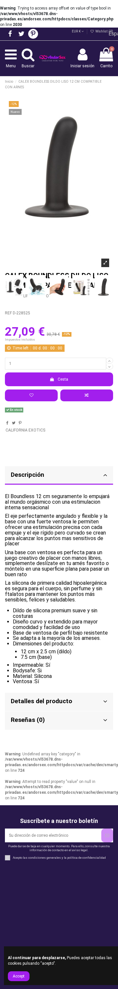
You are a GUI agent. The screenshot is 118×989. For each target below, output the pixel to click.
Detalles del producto (41, 701)
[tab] (59, 475)
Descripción (27, 474)
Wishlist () (103, 31)
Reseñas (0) (28, 720)
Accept (19, 976)
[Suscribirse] (107, 835)
